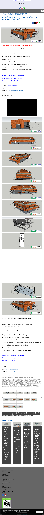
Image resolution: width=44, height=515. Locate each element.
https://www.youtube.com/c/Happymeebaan (12, 369)
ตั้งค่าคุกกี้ (33, 511)
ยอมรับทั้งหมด (39, 511)
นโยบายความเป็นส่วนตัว (26, 511)
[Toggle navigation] (42, 11)
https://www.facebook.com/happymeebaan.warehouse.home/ (15, 90)
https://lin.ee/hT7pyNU (11, 360)
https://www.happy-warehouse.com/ (12, 85)
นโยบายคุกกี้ (7, 513)
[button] (40, 11)
